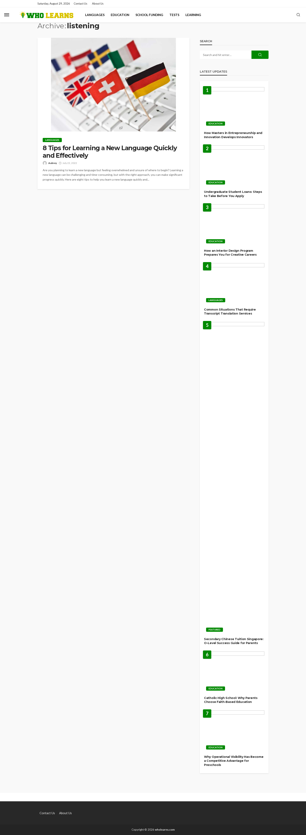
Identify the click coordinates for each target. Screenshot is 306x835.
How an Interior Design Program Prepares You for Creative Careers (230, 253)
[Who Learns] (46, 14)
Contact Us (80, 3)
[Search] (298, 15)
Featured (214, 629)
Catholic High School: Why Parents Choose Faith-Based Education (230, 700)
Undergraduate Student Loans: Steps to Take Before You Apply (233, 194)
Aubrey (52, 163)
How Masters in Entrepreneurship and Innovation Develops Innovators (233, 135)
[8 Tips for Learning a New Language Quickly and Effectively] (113, 84)
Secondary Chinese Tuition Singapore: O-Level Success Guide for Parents (234, 641)
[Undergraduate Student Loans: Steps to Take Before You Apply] (234, 166)
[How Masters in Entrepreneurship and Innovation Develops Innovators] (234, 107)
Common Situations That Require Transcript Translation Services (230, 312)
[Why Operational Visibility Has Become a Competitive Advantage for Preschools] (234, 731)
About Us (97, 3)
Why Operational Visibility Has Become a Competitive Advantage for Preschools (234, 761)
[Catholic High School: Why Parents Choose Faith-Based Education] (234, 672)
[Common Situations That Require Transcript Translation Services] (234, 284)
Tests (174, 15)
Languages (94, 15)
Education (120, 15)
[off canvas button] (6, 14)
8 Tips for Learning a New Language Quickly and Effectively (110, 151)
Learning (193, 15)
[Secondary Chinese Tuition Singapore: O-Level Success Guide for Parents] (234, 478)
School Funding (149, 15)
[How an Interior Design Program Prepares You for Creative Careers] (234, 225)
